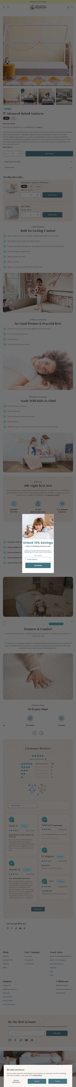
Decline (57, 1081)
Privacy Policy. (37, 1075)
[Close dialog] (51, 516)
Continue (38, 565)
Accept (37, 1081)
